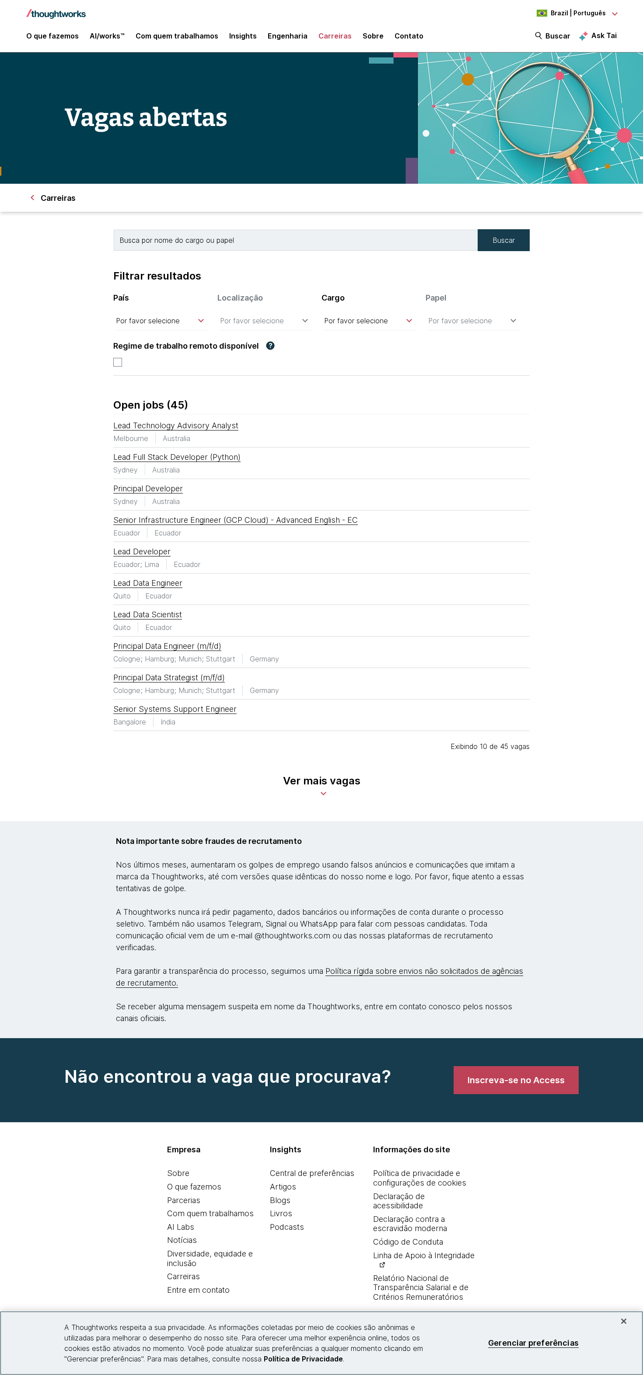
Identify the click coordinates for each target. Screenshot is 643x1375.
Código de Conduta (408, 1241)
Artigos (283, 1186)
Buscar (557, 35)
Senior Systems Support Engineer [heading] (175, 709)
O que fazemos (194, 1186)
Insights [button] (243, 35)
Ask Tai (604, 35)
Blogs (280, 1200)
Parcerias (183, 1200)
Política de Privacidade (303, 1358)
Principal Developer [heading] (148, 488)
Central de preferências (312, 1173)
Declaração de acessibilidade (399, 1201)
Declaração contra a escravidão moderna (410, 1223)
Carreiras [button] (335, 35)
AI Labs (180, 1227)
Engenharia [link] (288, 35)
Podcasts (287, 1227)
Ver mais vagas (321, 780)
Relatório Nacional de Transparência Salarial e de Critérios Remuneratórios (420, 1288)
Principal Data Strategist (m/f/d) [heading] (169, 677)
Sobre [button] (373, 35)
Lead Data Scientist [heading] (147, 614)
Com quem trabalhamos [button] (177, 35)
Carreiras (183, 1276)
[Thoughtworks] (56, 9)
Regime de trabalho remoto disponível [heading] (186, 345)
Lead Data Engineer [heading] (147, 583)
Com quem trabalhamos (210, 1213)
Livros (281, 1213)
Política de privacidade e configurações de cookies (419, 1178)
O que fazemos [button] (52, 35)
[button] (270, 345)
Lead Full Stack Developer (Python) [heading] (177, 457)
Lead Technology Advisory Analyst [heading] (175, 425)
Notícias (182, 1240)
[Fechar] (623, 1321)
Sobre (178, 1173)
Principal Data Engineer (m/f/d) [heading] (167, 646)
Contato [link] (409, 35)
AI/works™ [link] (107, 35)
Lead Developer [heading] (142, 551)
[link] (516, 1080)
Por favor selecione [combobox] (148, 320)
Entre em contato (198, 1290)
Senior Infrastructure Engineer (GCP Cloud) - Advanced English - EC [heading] (235, 520)
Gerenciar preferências (533, 1342)
